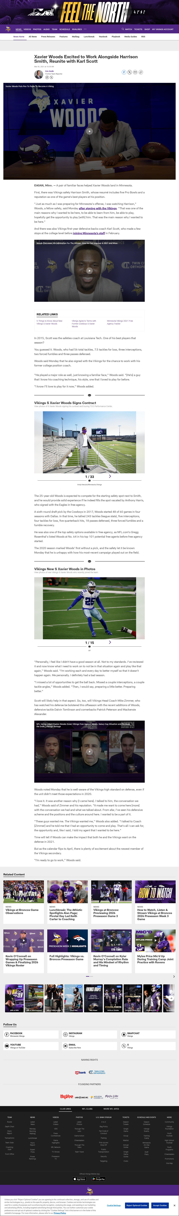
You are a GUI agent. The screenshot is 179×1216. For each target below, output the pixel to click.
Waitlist (126, 1140)
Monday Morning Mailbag (33, 1131)
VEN (55, 1129)
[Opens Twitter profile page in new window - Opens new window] (51, 77)
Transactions (9, 1138)
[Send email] (135, 74)
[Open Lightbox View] (89, 450)
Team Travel (79, 1152)
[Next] (110, 476)
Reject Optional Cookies (137, 1205)
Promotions (169, 1159)
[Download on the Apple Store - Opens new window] (79, 1179)
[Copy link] (141, 72)
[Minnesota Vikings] (89, 1192)
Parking (104, 1138)
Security (104, 1156)
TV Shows (56, 1152)
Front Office (9, 1154)
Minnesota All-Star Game (146, 1145)
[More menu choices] (85, 29)
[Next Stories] (171, 998)
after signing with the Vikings (98, 208)
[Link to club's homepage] (7, 29)
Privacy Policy (60, 1213)
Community (169, 1122)
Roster (9, 1122)
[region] (89, 1205)
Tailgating (103, 1161)
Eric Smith (49, 71)
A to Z (103, 1122)
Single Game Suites (125, 1154)
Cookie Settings (114, 1205)
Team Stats (9, 1142)
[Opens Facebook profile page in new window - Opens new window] (47, 77)
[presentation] (174, 976)
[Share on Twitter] (129, 74)
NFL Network (55, 1147)
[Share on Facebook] (124, 74)
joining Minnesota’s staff (89, 233)
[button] (89, 131)
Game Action (79, 1136)
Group (125, 1136)
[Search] (123, 29)
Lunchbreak (32, 1138)
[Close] (174, 1205)
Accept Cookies (160, 1205)
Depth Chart (9, 1126)
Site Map (169, 1163)
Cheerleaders (79, 1140)
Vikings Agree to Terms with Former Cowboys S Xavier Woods (84, 323)
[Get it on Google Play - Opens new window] (99, 1180)
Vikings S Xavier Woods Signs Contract (65, 403)
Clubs (126, 1161)
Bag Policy (104, 1126)
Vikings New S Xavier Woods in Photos (64, 569)
